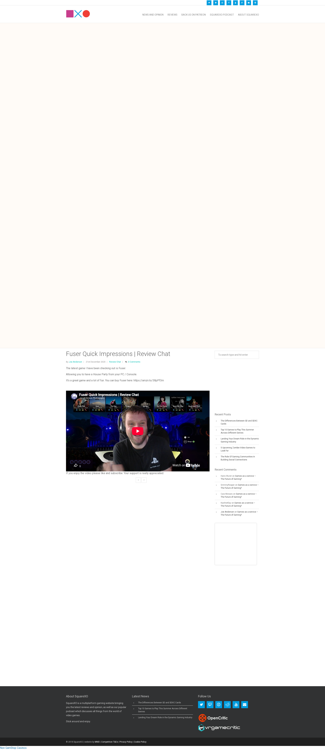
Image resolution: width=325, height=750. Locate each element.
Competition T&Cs (109, 742)
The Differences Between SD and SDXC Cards (159, 702)
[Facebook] (228, 2)
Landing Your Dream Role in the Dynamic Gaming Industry (165, 717)
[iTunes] (222, 2)
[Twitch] (242, 2)
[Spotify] (215, 2)
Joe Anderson (75, 362)
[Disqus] (138, 540)
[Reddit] (227, 704)
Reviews (172, 14)
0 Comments (134, 362)
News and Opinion (153, 14)
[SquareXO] (78, 15)
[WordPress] (255, 2)
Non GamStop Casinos (13, 747)
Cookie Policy (140, 742)
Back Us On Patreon (193, 14)
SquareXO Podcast (222, 14)
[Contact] (248, 2)
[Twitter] (209, 2)
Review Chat (115, 362)
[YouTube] (235, 2)
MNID (97, 742)
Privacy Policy (126, 742)
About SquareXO (248, 14)
